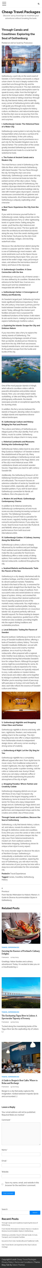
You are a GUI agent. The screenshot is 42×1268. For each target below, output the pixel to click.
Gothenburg (29, 877)
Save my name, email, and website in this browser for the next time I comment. (22, 1184)
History (5, 880)
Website (5, 1172)
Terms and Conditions (24, 1262)
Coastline (19, 877)
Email (4, 1161)
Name (5, 1150)
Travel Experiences (18, 874)
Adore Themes (18, 1265)
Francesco (28, 43)
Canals (11, 877)
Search (5, 1209)
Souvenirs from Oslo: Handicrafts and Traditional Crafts (20, 1241)
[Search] (38, 4)
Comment (6, 1120)
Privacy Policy (7, 1262)
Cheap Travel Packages (21, 12)
